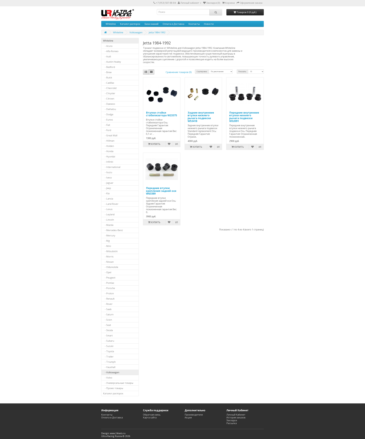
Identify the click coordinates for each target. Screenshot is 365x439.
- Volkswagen (111, 372)
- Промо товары (113, 388)
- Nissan (108, 261)
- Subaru (108, 340)
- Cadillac (108, 82)
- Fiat (106, 125)
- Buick (107, 77)
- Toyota (108, 351)
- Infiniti (108, 161)
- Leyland (108, 214)
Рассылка (231, 423)
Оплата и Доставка (173, 23)
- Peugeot (109, 277)
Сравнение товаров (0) (179, 72)
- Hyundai (109, 156)
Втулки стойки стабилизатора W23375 (161, 114)
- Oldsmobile (110, 267)
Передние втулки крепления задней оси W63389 (161, 190)
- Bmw (107, 72)
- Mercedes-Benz (113, 230)
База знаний (151, 23)
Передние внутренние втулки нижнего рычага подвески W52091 (244, 117)
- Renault (108, 298)
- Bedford (109, 67)
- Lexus (107, 209)
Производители (194, 414)
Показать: (242, 71)
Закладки (231, 420)
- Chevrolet (110, 88)
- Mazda (108, 225)
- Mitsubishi (110, 251)
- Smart (108, 335)
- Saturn (108, 314)
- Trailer (108, 356)
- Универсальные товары (118, 382)
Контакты (194, 23)
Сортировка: (202, 71)
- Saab (107, 309)
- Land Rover (110, 203)
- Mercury (109, 235)
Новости (209, 23)
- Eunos (108, 119)
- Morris (108, 256)
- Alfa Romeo (110, 51)
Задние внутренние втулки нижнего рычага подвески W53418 (201, 117)
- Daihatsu (109, 109)
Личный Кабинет (235, 414)
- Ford (107, 130)
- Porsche (109, 288)
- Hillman (108, 140)
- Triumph (109, 361)
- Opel (107, 272)
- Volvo (107, 377)
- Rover (107, 304)
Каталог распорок (130, 23)
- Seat (107, 325)
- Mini (107, 246)
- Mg (106, 240)
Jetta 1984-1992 (157, 32)
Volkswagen (135, 32)
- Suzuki (108, 346)
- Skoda (108, 330)
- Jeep (107, 188)
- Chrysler (109, 93)
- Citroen (108, 98)
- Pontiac (108, 282)
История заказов (236, 417)
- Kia (106, 193)
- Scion (107, 319)
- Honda (108, 151)
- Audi (107, 56)
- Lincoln (108, 219)
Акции (188, 417)
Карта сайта (150, 417)
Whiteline (111, 23)
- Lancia (108, 198)
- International (111, 167)
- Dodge (108, 114)
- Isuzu (107, 172)
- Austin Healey (112, 61)
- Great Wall (110, 135)
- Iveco (107, 177)
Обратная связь (152, 414)
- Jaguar (108, 182)
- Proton (108, 293)
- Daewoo (109, 103)
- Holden (108, 146)
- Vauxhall (109, 367)
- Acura (107, 46)
